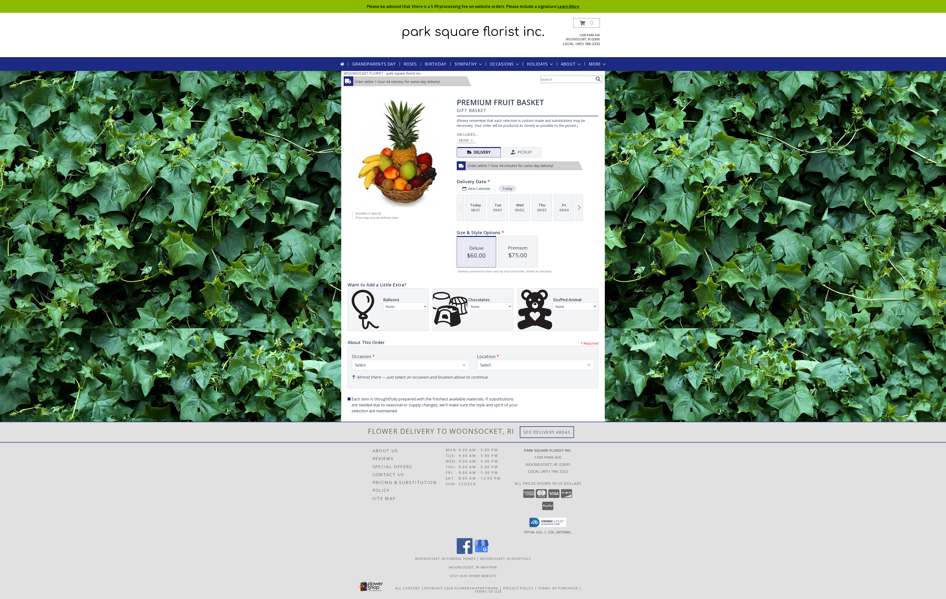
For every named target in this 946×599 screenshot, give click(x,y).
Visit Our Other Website (473, 576)
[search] (598, 79)
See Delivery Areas (547, 432)
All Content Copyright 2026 (424, 588)
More (595, 64)
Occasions (502, 64)
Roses (410, 64)
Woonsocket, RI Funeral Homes (445, 558)
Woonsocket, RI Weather (473, 567)
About (568, 64)
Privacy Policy (518, 588)
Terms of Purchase (558, 588)
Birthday (435, 64)
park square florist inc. (473, 32)
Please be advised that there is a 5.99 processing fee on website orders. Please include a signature (473, 6)
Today (507, 188)
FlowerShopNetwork (477, 588)
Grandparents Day (374, 64)
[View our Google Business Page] (481, 552)
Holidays (537, 64)
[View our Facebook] (465, 552)
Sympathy (466, 64)
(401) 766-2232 (587, 43)
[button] (586, 23)
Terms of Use (488, 591)
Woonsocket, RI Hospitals (505, 558)
